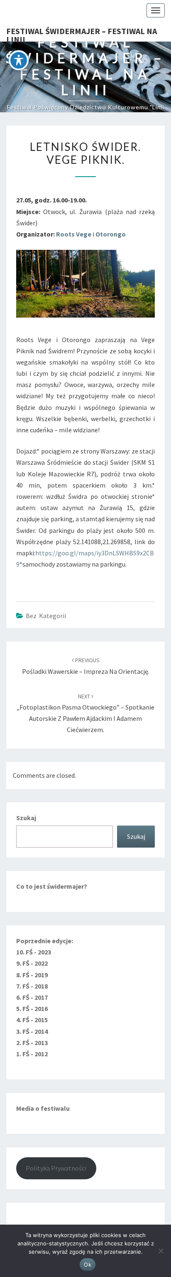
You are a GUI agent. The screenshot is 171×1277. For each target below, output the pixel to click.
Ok (87, 1264)
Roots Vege (73, 234)
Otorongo (110, 234)
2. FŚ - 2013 (32, 1042)
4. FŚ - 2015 (32, 1020)
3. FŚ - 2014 (32, 1031)
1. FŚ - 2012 (32, 1054)
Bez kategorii (46, 615)
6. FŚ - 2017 (32, 997)
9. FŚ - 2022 (32, 963)
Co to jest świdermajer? (51, 886)
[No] (160, 1251)
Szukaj (26, 818)
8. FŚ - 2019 (32, 975)
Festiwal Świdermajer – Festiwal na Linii (81, 34)
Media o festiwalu (43, 1108)
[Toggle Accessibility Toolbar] (19, 60)
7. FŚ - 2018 (32, 986)
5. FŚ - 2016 (32, 1008)
